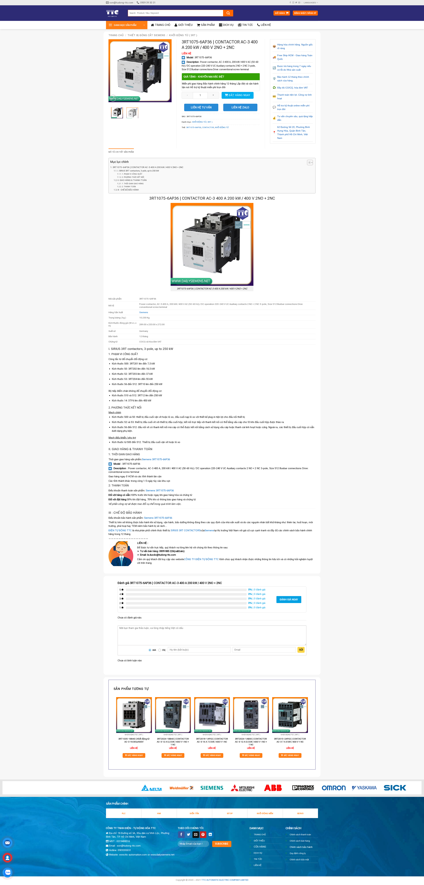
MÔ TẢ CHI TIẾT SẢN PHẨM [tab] (121, 152)
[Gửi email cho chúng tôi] (299, 3)
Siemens (143, 312)
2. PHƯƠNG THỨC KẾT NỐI (133, 177)
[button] (281, 13)
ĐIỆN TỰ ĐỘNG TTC (120, 530)
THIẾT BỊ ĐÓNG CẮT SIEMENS (146, 35)
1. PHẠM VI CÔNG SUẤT (132, 174)
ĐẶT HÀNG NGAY (239, 95)
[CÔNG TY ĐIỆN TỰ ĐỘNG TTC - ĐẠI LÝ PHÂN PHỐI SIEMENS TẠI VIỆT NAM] (114, 13)
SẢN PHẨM (208, 25)
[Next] (166, 70)
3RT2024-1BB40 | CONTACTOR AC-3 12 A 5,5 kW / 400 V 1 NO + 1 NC (173, 741)
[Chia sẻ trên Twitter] (188, 834)
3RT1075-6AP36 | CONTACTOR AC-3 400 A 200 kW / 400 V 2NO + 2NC (148, 167)
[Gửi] (228, 13)
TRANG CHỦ (162, 25)
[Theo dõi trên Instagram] (293, 3)
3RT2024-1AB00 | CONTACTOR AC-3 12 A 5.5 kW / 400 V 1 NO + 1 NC (251, 741)
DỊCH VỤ (258, 853)
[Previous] (114, 70)
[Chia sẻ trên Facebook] (181, 834)
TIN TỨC (247, 25)
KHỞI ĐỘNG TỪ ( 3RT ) (183, 35)
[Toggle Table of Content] (308, 162)
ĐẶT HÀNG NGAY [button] (135, 755)
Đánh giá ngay (289, 599)
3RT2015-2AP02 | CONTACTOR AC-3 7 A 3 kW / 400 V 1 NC (290, 740)
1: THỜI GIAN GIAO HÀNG (133, 184)
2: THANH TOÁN (129, 187)
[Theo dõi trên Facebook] (290, 3)
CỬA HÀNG (260, 846)
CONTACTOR (208, 127)
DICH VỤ (228, 25)
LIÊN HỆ (266, 25)
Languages (310, 2)
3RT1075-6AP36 (193, 127)
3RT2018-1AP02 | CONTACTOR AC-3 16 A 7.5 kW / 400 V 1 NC (212, 740)
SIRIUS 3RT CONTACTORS (186, 530)
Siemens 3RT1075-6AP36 (156, 459)
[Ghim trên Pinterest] (203, 834)
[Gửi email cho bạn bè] (195, 834)
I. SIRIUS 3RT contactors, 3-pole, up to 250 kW (138, 171)
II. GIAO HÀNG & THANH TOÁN (132, 180)
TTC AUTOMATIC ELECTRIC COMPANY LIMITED (224, 880)
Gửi (301, 649)
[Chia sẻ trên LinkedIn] (210, 834)
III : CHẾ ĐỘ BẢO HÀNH (128, 190)
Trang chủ (116, 35)
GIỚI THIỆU (185, 25)
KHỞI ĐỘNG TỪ (222, 127)
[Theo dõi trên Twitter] (296, 3)
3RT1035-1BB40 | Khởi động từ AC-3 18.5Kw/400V (133, 740)
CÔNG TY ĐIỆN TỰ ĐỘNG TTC (201, 559)
